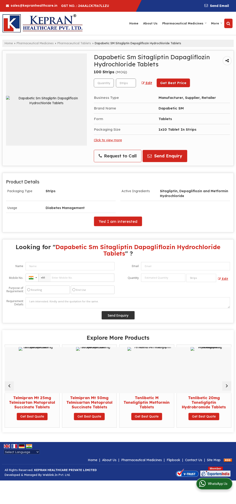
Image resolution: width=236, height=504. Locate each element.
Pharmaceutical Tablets (74, 43)
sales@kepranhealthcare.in (34, 5)
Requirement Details (14, 303)
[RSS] (228, 460)
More (215, 23)
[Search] (228, 23)
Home (133, 23)
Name (19, 266)
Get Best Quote (18, 416)
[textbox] (126, 83)
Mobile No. (16, 278)
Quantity (133, 278)
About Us (150, 23)
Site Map (214, 460)
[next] (226, 386)
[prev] (9, 386)
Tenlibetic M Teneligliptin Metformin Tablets (133, 402)
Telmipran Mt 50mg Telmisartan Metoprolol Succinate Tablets (76, 402)
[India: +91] (32, 278)
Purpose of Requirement (14, 289)
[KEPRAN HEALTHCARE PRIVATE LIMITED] (42, 23)
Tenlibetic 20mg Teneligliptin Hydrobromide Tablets (190, 402)
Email (135, 266)
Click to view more (108, 140)
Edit (148, 83)
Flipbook (173, 460)
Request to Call (120, 156)
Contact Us (193, 460)
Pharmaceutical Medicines (182, 23)
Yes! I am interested (118, 221)
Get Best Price (173, 83)
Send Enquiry (167, 156)
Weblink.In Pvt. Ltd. (56, 475)
